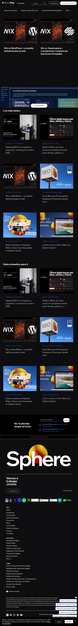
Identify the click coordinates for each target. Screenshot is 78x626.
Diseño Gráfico (11, 546)
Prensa (9, 531)
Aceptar (68, 622)
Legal (8, 563)
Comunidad (10, 525)
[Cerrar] (75, 621)
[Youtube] (21, 615)
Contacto (9, 533)
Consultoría (10, 515)
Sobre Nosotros (12, 518)
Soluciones (10, 513)
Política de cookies (13, 576)
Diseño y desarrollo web (29, 10)
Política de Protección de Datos (18, 581)
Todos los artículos (10, 10)
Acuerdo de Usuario (13, 584)
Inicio (8, 510)
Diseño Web (10, 543)
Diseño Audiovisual (13, 548)
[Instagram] (14, 615)
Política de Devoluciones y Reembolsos (21, 579)
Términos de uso (12, 571)
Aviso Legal (10, 587)
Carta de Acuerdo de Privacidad (18, 566)
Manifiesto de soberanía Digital (18, 568)
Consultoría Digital (13, 553)
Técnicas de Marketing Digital (52, 10)
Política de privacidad (14, 574)
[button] (20, 3)
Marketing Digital (12, 540)
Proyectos (10, 520)
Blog (8, 523)
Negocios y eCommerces (14, 143)
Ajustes (59, 622)
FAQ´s (8, 559)
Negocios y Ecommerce (15, 551)
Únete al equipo (12, 528)
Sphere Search (11, 556)
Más (67, 10)
